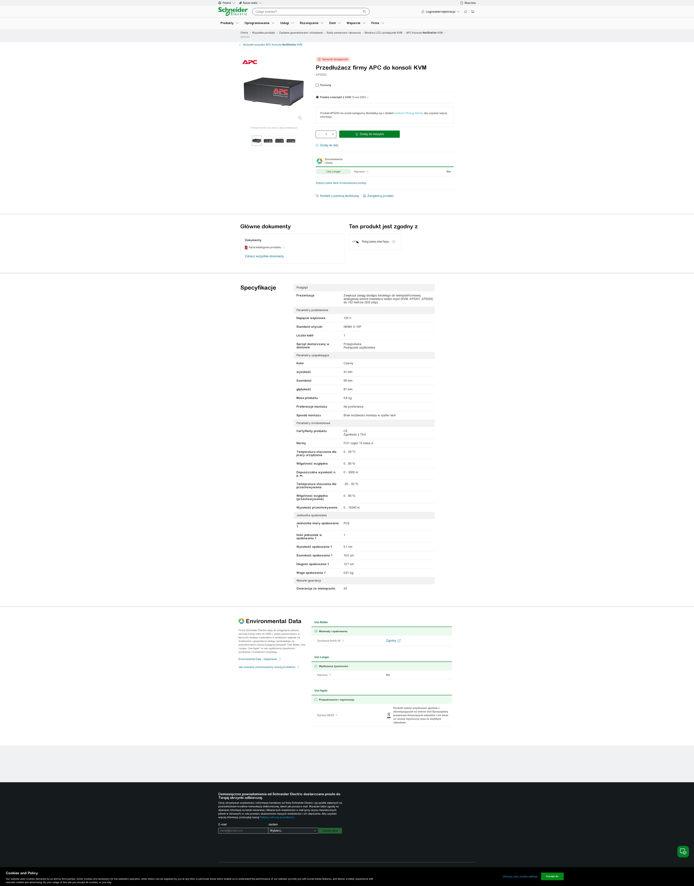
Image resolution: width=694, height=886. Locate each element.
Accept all (552, 876)
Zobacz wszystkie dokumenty (264, 256)
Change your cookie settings (520, 876)
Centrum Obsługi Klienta (409, 113)
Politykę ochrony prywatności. (277, 817)
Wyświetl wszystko (272, 44)
